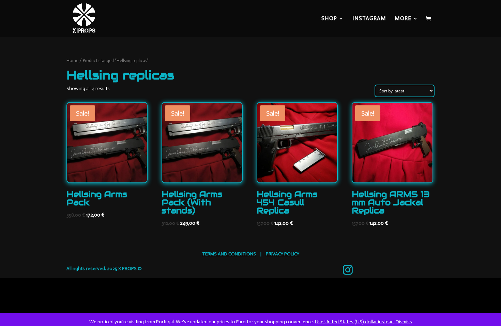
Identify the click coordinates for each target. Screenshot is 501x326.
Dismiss (404, 322)
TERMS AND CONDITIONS (229, 254)
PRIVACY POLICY (282, 254)
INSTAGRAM (369, 18)
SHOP (329, 18)
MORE (403, 18)
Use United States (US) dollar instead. (355, 322)
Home (72, 60)
